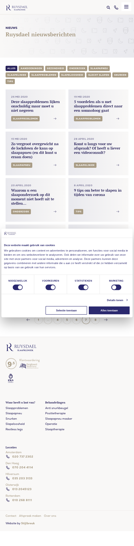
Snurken (11, 419)
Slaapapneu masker (58, 419)
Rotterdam (13, 496)
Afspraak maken (30, 516)
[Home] (17, 7)
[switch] (50, 287)
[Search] (108, 7)
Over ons (50, 516)
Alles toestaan (109, 310)
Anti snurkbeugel (56, 408)
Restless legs (14, 429)
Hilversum (12, 474)
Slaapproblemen (17, 408)
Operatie (51, 424)
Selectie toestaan (66, 310)
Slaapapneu (14, 413)
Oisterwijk (12, 485)
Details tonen (115, 299)
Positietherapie (55, 413)
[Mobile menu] (126, 6)
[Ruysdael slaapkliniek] (21, 350)
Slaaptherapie (54, 429)
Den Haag (12, 463)
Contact (11, 516)
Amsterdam (14, 452)
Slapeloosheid (15, 424)
